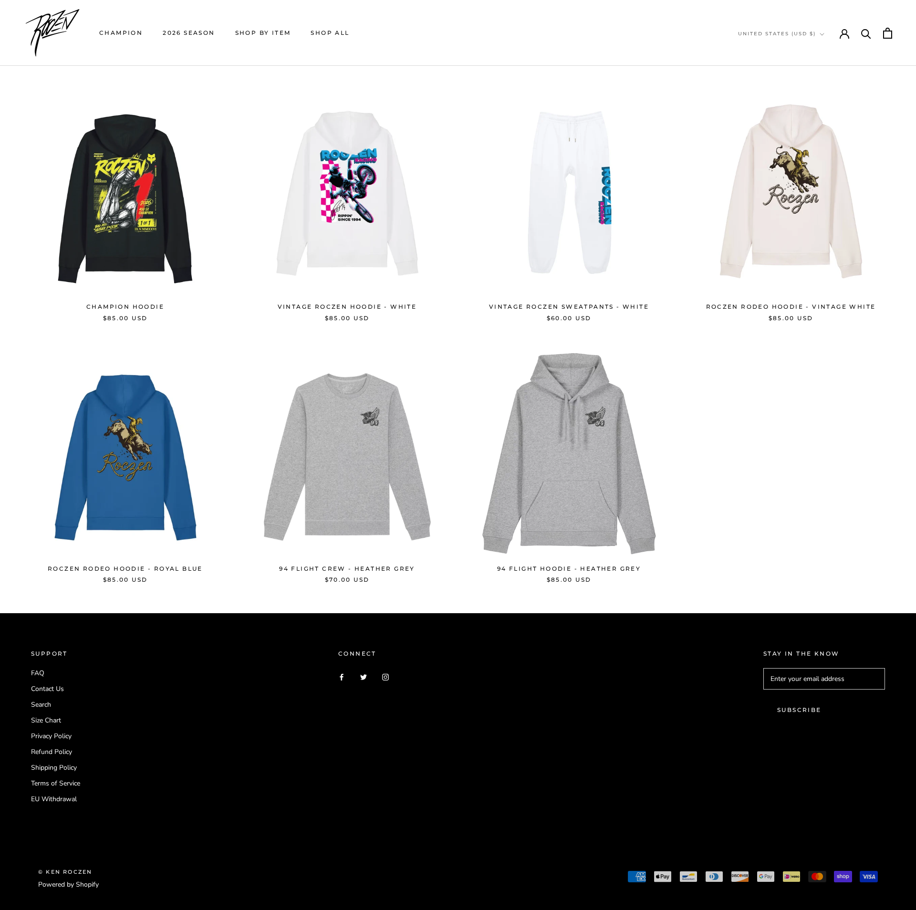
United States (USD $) (777, 34)
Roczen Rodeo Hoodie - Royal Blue (125, 568)
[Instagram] (385, 676)
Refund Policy (51, 751)
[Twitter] (363, 676)
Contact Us (47, 688)
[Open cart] (887, 33)
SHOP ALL (330, 32)
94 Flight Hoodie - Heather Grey (569, 568)
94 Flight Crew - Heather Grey (347, 568)
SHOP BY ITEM (263, 32)
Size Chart (46, 720)
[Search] (866, 33)
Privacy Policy (51, 736)
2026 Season (189, 32)
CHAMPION (121, 32)
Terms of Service (55, 783)
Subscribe (799, 709)
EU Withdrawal (54, 799)
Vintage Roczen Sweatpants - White (569, 306)
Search (41, 704)
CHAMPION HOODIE (125, 306)
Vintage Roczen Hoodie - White (347, 306)
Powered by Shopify (68, 884)
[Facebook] (341, 676)
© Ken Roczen (65, 871)
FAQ (37, 673)
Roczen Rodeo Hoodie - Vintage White (791, 306)
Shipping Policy (54, 767)
